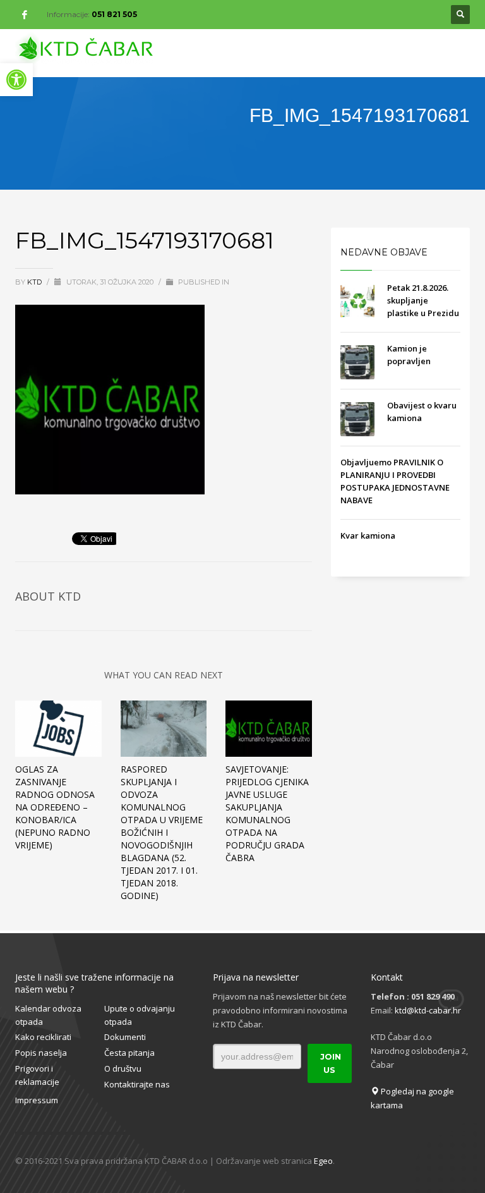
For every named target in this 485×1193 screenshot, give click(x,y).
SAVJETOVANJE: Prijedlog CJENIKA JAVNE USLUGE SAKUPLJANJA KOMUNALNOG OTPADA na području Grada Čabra (267, 813)
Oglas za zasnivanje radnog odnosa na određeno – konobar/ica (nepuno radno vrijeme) (55, 807)
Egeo (323, 1160)
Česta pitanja (129, 1052)
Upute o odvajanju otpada (139, 1015)
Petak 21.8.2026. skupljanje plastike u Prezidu (423, 300)
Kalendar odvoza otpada (48, 1015)
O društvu (122, 1068)
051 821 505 (114, 14)
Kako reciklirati (43, 1037)
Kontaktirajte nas (137, 1084)
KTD (35, 282)
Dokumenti (125, 1037)
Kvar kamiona (367, 535)
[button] (16, 79)
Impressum (36, 1100)
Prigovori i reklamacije (37, 1075)
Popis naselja (41, 1052)
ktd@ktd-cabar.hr (428, 1010)
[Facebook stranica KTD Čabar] (24, 14)
